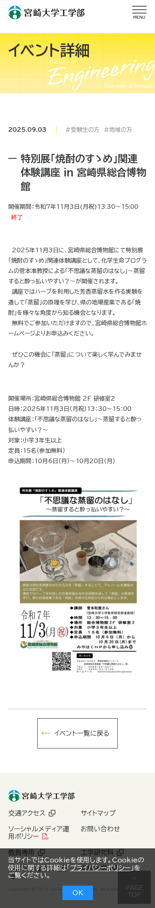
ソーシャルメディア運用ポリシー (38, 833)
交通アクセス (26, 813)
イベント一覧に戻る (82, 733)
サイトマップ (98, 813)
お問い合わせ (100, 829)
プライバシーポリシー (100, 868)
